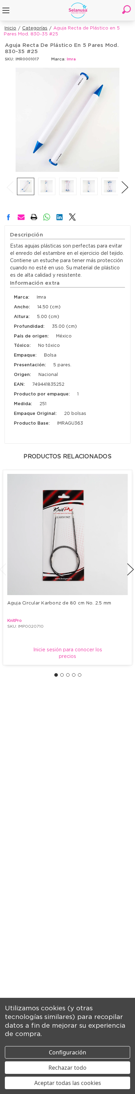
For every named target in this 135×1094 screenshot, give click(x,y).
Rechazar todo (67, 1067)
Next (125, 180)
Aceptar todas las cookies (67, 1083)
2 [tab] (62, 675)
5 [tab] (79, 675)
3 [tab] (68, 675)
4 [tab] (73, 675)
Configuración (67, 1052)
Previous (10, 180)
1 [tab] (56, 675)
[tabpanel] (67, 567)
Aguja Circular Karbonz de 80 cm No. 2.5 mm (59, 603)
